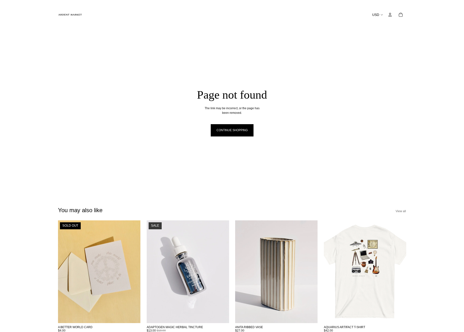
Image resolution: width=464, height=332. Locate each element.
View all (401, 211)
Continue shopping (232, 130)
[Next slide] (133, 271)
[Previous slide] (65, 271)
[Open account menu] (390, 14)
